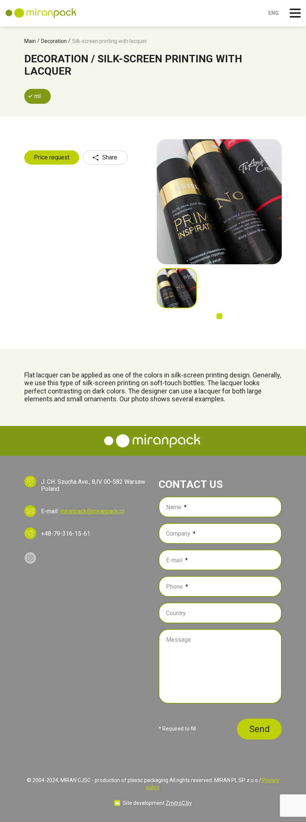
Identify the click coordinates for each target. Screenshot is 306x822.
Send (259, 729)
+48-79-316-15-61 (65, 533)
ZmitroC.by (179, 803)
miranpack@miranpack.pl (92, 511)
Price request (51, 157)
